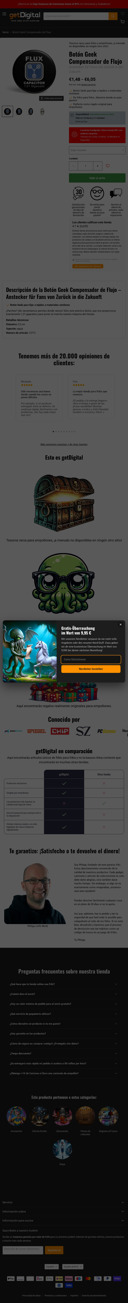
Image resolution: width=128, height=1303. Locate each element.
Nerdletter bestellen (91, 669)
